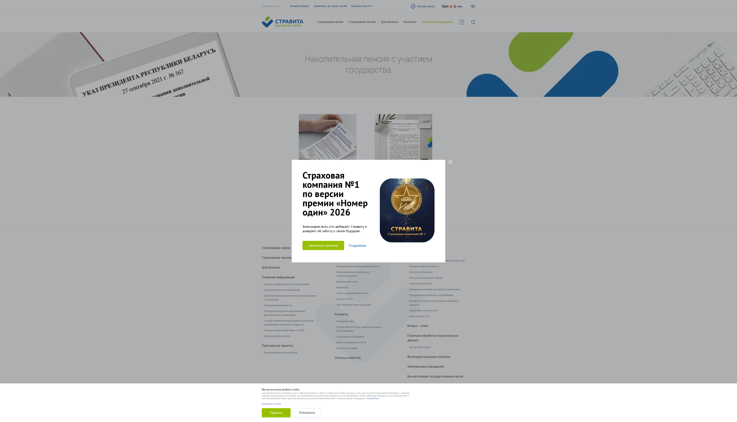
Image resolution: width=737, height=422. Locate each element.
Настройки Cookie (271, 403)
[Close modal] (450, 162)
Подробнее (373, 398)
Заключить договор (323, 245)
